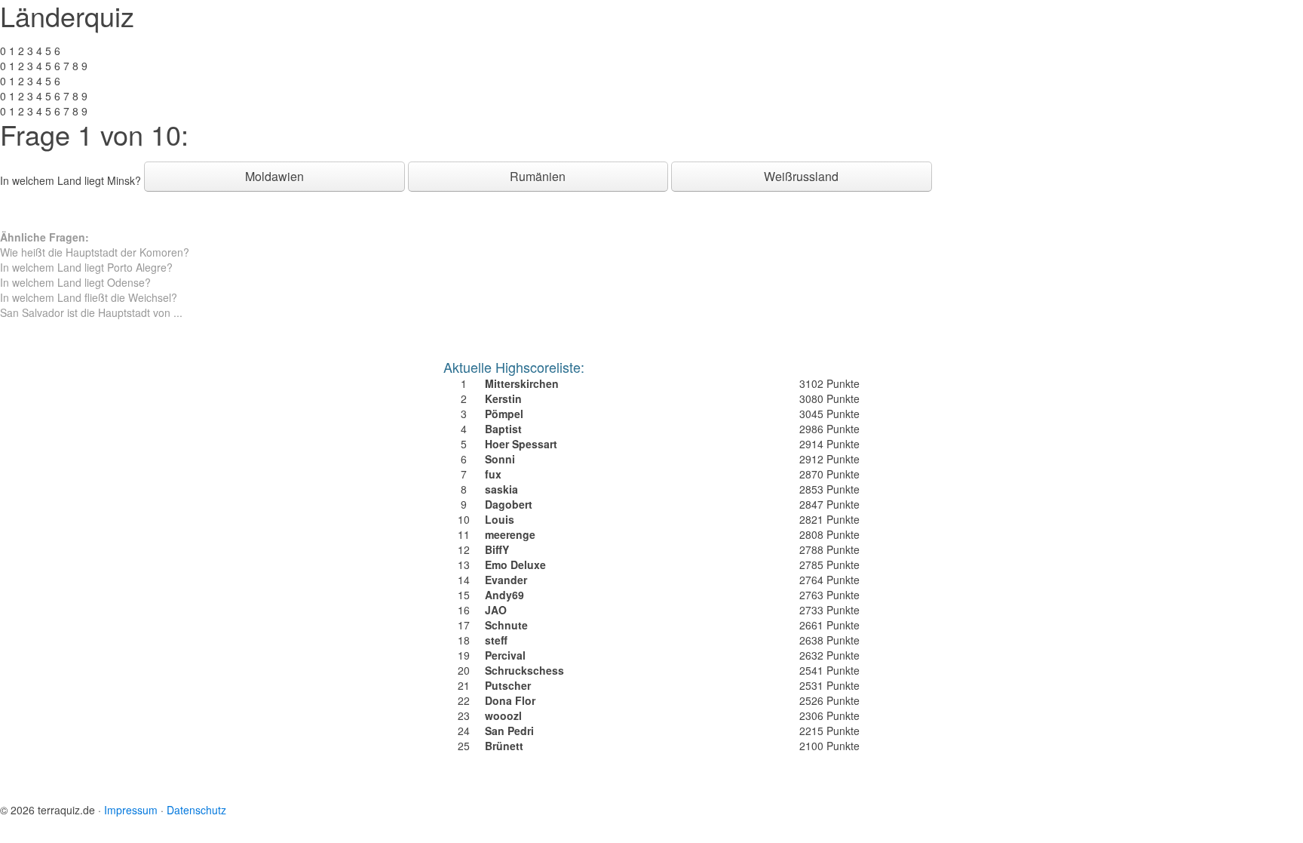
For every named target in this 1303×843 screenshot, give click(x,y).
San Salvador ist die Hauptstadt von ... (91, 312)
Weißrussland (801, 176)
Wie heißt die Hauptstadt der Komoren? (94, 252)
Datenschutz (196, 809)
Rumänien (538, 176)
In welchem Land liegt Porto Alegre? (86, 267)
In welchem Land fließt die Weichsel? (88, 297)
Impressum (131, 809)
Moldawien (274, 176)
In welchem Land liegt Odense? (75, 282)
